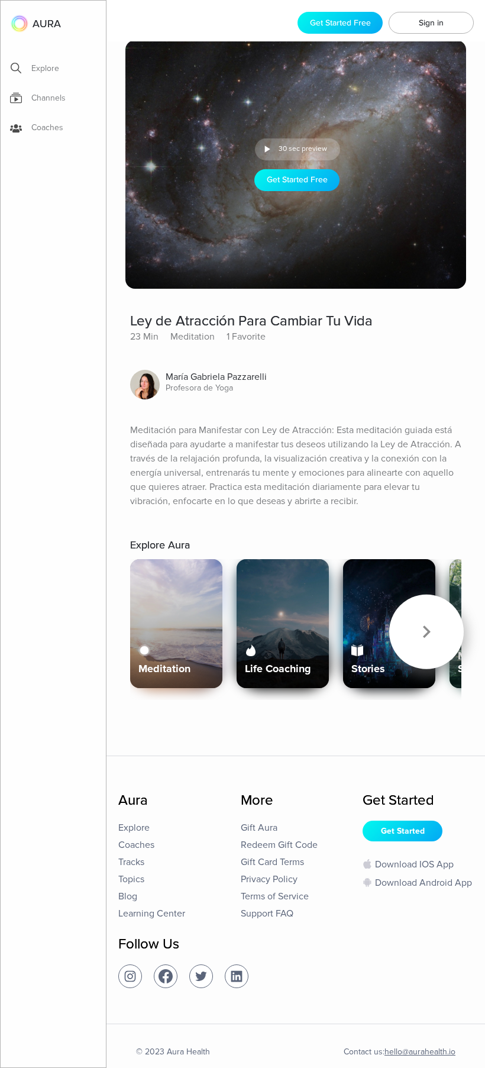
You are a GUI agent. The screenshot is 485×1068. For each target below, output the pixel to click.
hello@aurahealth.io (419, 1052)
